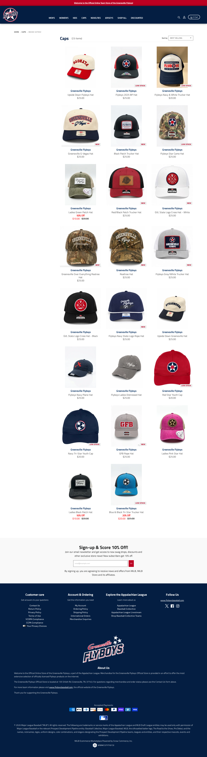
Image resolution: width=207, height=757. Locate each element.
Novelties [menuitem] (96, 17)
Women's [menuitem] (63, 17)
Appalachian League (126, 605)
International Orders (80, 615)
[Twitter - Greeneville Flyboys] (167, 606)
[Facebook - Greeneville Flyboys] (172, 606)
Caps (24, 32)
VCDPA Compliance (35, 619)
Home (16, 32)
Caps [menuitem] (84, 17)
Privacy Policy (34, 612)
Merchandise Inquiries (80, 619)
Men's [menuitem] (52, 17)
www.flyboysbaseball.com (172, 600)
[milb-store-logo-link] (103, 719)
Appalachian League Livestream (126, 612)
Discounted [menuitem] (137, 17)
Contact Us (35, 605)
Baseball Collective (126, 609)
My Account (80, 605)
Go (131, 563)
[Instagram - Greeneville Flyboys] (178, 606)
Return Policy (34, 609)
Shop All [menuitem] (122, 17)
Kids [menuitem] (75, 17)
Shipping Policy (80, 612)
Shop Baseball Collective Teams (126, 615)
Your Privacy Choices (37, 626)
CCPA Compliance (34, 622)
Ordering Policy (80, 609)
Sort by (164, 38)
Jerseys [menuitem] (109, 17)
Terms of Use (34, 615)
